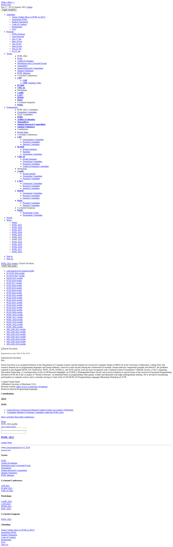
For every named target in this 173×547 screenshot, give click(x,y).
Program (10, 31)
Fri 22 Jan (16, 51)
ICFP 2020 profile (14, 290)
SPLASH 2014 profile (16, 334)
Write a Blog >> (8, 2)
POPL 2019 (17, 244)
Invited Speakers (30, 149)
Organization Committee (33, 139)
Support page (6, 450)
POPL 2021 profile (9, 266)
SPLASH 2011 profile (16, 329)
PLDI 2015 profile (14, 295)
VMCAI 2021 (7, 491)
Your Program (18, 36)
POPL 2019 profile (14, 322)
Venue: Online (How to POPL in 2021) (28, 17)
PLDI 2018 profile (14, 298)
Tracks (9, 53)
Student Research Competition (30, 68)
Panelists (26, 152)
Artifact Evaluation (25, 61)
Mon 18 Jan (17, 41)
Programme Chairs (31, 213)
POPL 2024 (17, 232)
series (14, 263)
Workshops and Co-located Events (32, 63)
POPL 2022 (17, 237)
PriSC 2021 (6, 509)
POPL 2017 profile (14, 317)
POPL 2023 (17, 235)
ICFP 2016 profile (14, 280)
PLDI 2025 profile (14, 310)
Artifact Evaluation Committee (36, 166)
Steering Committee (31, 144)
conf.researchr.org (13, 447)
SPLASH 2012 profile (16, 332)
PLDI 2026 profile (14, 312)
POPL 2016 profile (14, 315)
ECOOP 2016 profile (15, 273)
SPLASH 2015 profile (16, 337)
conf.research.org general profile (20, 271)
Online (29, 7)
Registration (17, 27)
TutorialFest (22, 66)
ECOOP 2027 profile (15, 276)
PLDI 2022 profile (14, 305)
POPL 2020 (17, 242)
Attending (10, 14)
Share (3, 421)
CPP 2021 (5, 486)
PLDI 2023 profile (14, 307)
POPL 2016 (17, 252)
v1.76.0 (26, 447)
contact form (6, 442)
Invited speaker (29, 174)
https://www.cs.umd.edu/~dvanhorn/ (32, 386)
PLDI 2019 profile (14, 300)
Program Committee (31, 142)
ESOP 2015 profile (14, 278)
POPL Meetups (23, 73)
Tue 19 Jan (16, 44)
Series (14, 222)
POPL (20, 58)
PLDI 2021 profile (14, 302)
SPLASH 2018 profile (16, 341)
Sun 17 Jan (16, 39)
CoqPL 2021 (6, 501)
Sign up (9, 259)
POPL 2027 (17, 225)
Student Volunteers (20, 22)
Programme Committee (32, 215)
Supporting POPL (19, 19)
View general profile (8, 427)
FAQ (14, 29)
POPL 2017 (17, 249)
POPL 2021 (6, 263)
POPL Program (18, 34)
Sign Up (4, 544)
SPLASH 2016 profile (16, 339)
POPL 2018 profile (14, 319)
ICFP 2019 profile (14, 288)
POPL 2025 (17, 230)
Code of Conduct (19, 24)
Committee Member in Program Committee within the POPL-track (35, 412)
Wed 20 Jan (17, 46)
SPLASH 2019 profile (16, 344)
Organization (12, 107)
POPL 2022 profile (14, 324)
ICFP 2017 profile (14, 283)
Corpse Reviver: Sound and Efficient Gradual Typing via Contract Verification (39, 410)
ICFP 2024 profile (14, 293)
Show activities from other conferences (17, 417)
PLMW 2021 (6, 488)
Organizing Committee (27, 112)
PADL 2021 (6, 519)
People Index (23, 132)
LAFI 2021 (6, 504)
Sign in (9, 256)
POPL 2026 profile (14, 327)
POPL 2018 (17, 247)
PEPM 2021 (6, 506)
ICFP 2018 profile (14, 285)
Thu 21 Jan (16, 49)
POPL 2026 (17, 227)
